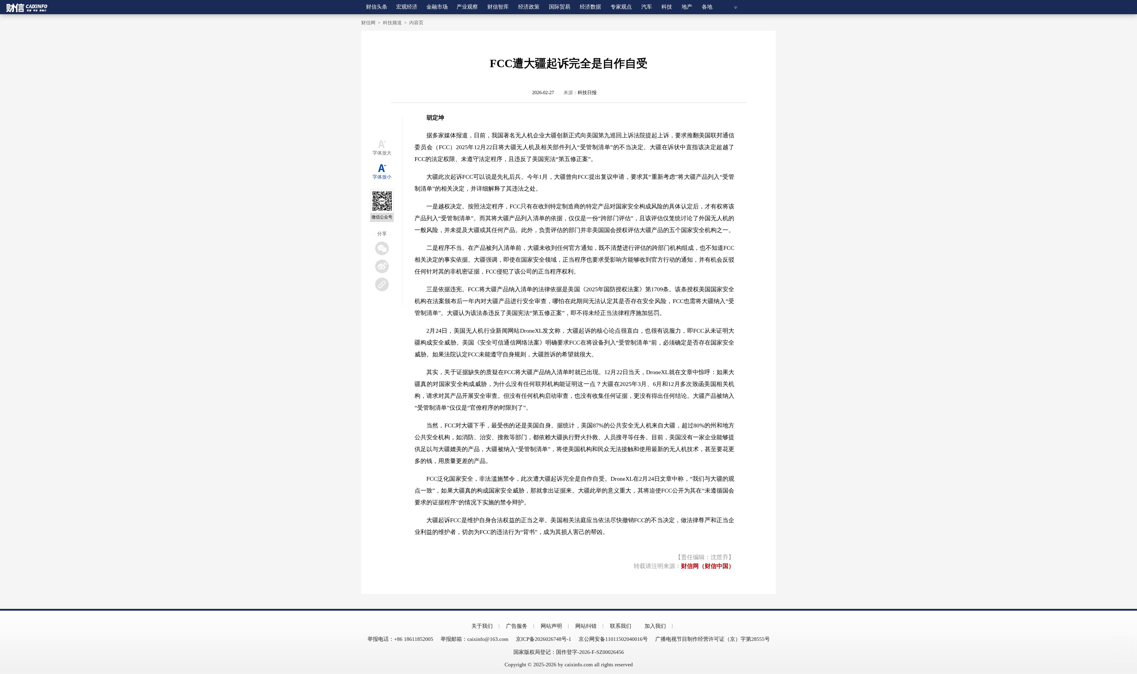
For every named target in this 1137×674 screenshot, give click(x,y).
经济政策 (528, 7)
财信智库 (498, 7)
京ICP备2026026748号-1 (543, 639)
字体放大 (381, 152)
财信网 (368, 22)
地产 (687, 7)
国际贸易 (559, 7)
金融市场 (437, 7)
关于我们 (482, 626)
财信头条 (376, 7)
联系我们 (620, 626)
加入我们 (655, 626)
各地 (707, 7)
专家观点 (621, 7)
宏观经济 (407, 7)
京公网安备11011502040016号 (613, 639)
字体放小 (381, 176)
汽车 (646, 7)
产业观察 (467, 7)
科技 (666, 7)
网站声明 (551, 626)
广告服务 (516, 626)
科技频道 (392, 22)
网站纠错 (586, 626)
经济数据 (590, 7)
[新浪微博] (382, 266)
